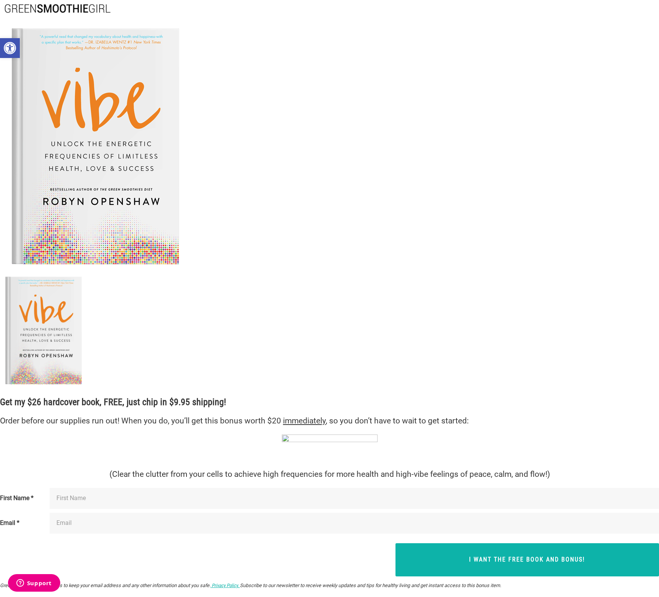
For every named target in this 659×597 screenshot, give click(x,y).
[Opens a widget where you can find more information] (34, 583)
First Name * (17, 498)
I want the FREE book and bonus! (527, 559)
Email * (9, 523)
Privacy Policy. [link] (225, 585)
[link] (10, 48)
